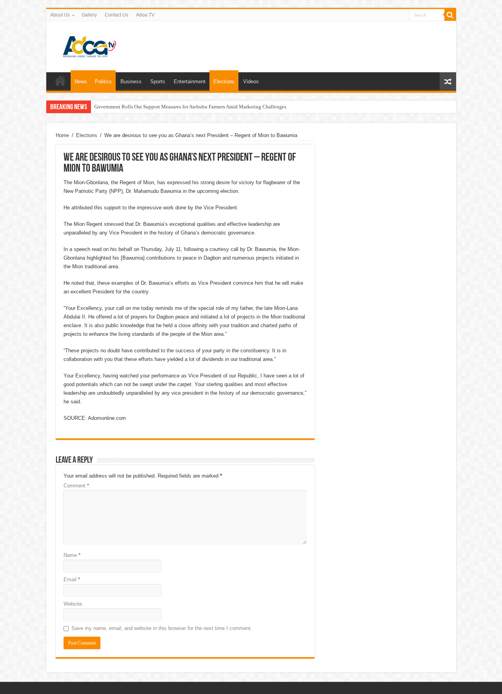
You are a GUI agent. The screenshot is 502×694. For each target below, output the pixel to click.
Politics (103, 81)
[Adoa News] (89, 45)
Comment (76, 486)
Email (72, 579)
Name (72, 555)
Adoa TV (145, 15)
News (81, 81)
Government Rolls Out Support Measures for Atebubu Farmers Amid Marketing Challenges (190, 107)
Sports (157, 81)
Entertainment (190, 81)
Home (60, 80)
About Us (60, 15)
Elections (224, 81)
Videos (251, 81)
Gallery (89, 15)
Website (73, 604)
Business (131, 81)
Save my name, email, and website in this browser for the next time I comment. (161, 628)
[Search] (450, 15)
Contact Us (116, 15)
